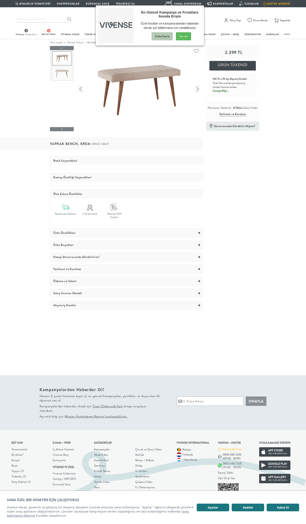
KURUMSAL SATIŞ (97, 3)
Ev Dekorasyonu (145, 487)
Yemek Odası (102, 482)
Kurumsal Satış (61, 484)
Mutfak (139, 455)
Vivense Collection (64, 473)
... (287, 34)
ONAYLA (256, 401)
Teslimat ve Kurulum (232, 114)
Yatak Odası (101, 455)
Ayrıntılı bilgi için (83, 416)
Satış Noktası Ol (21, 482)
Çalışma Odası (143, 482)
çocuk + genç (230, 34)
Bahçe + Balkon (144, 460)
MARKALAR (272, 34)
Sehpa (98, 476)
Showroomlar (19, 449)
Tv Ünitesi (141, 471)
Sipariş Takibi (225, 472)
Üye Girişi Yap (226, 478)
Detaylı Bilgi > (221, 91)
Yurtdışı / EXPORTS (64, 479)
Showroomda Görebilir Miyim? (235, 126)
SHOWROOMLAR (68, 3)
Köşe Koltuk (101, 460)
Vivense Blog (60, 455)
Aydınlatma (142, 476)
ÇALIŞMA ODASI (206, 34)
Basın (14, 465)
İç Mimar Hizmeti (63, 449)
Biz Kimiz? (17, 455)
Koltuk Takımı (102, 471)
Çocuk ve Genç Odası (148, 449)
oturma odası (70, 34)
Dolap (139, 465)
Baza (97, 487)
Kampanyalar (102, 449)
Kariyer (15, 460)
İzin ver (183, 36)
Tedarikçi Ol (125, 3)
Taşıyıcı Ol (17, 471)
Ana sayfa (56, 42)
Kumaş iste (59, 460)
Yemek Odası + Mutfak (81, 42)
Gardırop (99, 465)
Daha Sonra (162, 36)
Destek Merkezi (232, 449)
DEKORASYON (253, 34)
